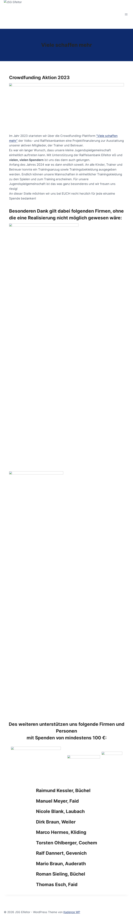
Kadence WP (71, 912)
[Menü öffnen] (126, 14)
